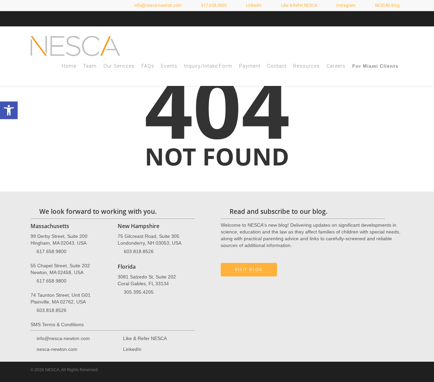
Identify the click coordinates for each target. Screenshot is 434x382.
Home (69, 66)
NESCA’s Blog (387, 5)
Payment (249, 66)
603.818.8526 (51, 310)
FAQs (147, 66)
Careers (336, 66)
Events (169, 66)
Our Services (119, 66)
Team (90, 66)
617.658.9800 (51, 251)
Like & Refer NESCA (298, 5)
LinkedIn (253, 5)
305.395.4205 (139, 292)
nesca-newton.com (57, 349)
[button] (9, 110)
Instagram (345, 5)
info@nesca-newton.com (157, 5)
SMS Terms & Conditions (57, 324)
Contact (277, 66)
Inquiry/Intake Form (208, 66)
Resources (306, 66)
